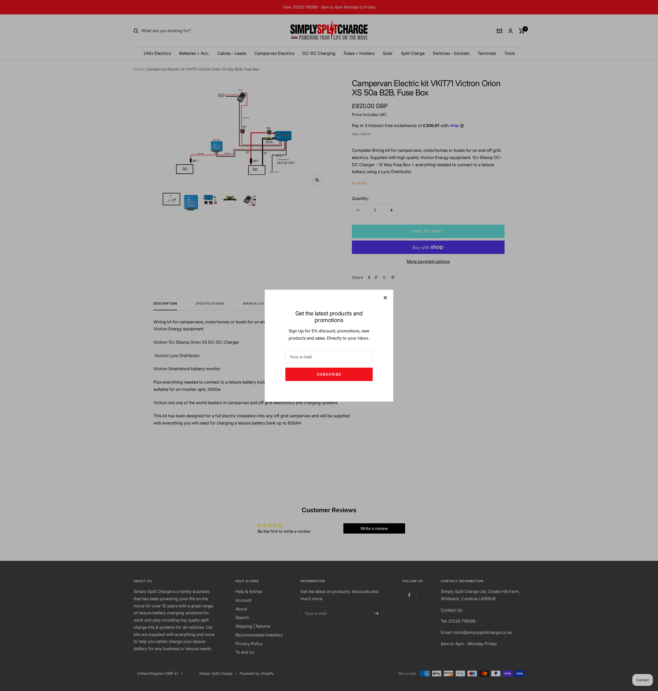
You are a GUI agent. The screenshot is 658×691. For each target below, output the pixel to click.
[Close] (385, 297)
